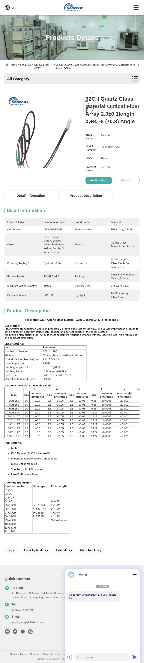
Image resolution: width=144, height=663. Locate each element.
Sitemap (34, 654)
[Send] (135, 657)
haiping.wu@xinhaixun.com (27, 622)
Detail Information (30, 196)
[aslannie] (30, 632)
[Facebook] (15, 632)
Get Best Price (98, 180)
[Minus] (134, 574)
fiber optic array (36, 550)
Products (25, 64)
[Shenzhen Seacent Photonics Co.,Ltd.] (73, 7)
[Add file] (69, 657)
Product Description (86, 196)
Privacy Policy (18, 654)
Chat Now (126, 180)
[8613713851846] (22, 632)
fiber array (64, 550)
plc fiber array (90, 550)
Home (13, 64)
